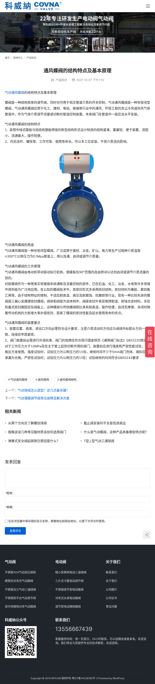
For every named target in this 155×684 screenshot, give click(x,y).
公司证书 (111, 598)
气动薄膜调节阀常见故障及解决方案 (43, 398)
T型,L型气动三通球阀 (99, 441)
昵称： (10, 493)
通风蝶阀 (43, 379)
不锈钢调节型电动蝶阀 (69, 589)
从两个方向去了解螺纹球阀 (27, 423)
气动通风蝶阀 (14, 92)
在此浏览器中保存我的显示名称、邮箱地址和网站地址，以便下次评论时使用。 (57, 521)
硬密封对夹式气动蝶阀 (19, 580)
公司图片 (111, 589)
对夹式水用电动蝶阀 (68, 598)
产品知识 (61, 80)
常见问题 (111, 606)
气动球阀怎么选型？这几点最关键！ (43, 390)
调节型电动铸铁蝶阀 (68, 606)
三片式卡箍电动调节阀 (69, 580)
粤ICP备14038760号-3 (85, 678)
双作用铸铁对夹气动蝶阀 (20, 606)
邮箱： (10, 507)
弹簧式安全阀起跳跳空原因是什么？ (34, 441)
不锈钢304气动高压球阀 (20, 572)
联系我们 (111, 572)
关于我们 (111, 580)
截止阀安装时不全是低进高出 (105, 423)
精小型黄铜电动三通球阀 (70, 572)
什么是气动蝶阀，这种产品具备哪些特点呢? (115, 432)
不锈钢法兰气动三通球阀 (20, 589)
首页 (7, 57)
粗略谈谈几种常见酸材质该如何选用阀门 (37, 432)
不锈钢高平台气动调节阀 (20, 598)
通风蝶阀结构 (68, 379)
